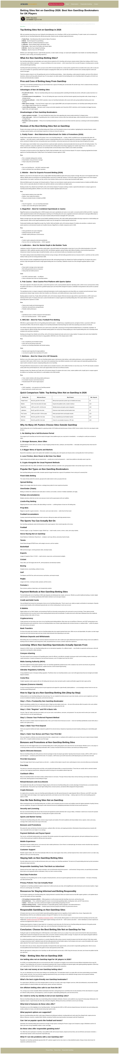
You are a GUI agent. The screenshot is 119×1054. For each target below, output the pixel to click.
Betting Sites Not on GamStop (56, 4)
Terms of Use (57, 1050)
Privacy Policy (49, 1050)
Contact (96, 4)
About (67, 4)
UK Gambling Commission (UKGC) (45, 917)
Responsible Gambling (86, 4)
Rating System (74, 4)
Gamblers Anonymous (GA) (33, 919)
